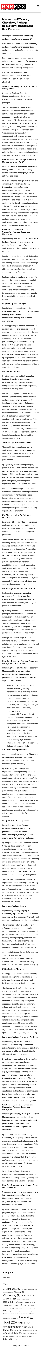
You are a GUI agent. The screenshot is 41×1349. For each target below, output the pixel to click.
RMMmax (14, 1318)
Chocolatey (11, 1295)
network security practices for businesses (17, 1314)
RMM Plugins (28, 1327)
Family (21, 1302)
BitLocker (14, 1289)
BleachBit (19, 1292)
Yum (15, 1339)
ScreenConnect (12, 1330)
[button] (38, 6)
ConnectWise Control (23, 1299)
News (6, 1277)
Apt (5, 1289)
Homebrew (18, 1305)
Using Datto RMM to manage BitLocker (16, 1336)
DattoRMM (10, 1302)
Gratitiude (27, 1302)
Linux (7, 1311)
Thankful (25, 1333)
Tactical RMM (13, 1333)
